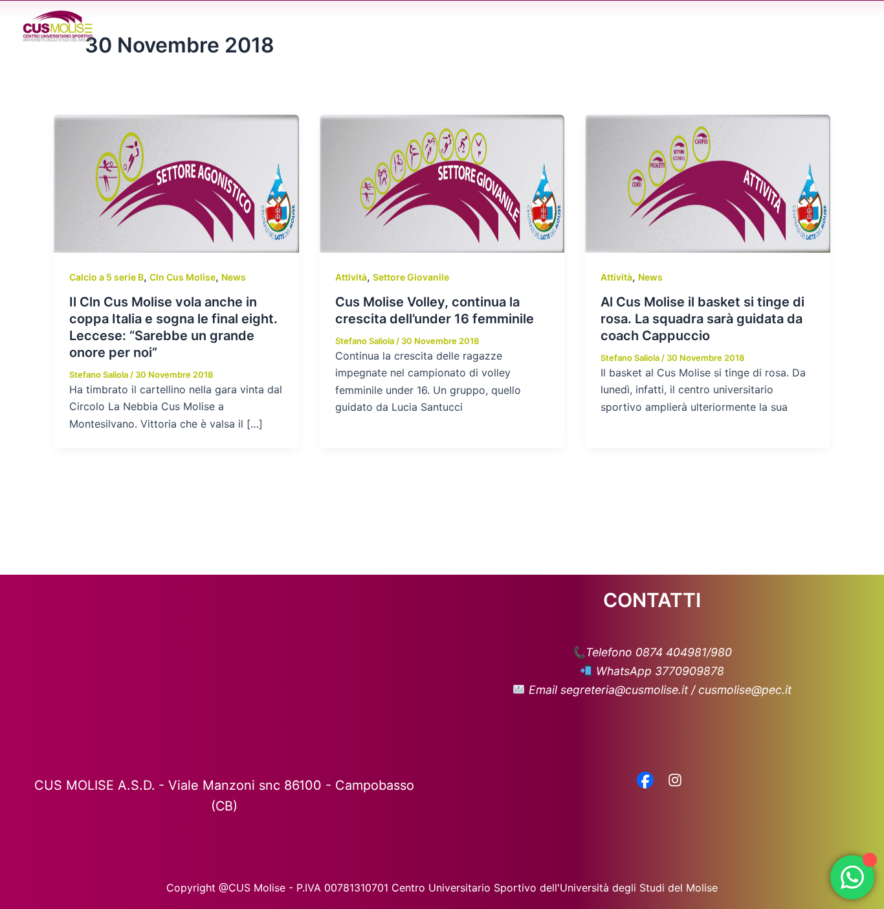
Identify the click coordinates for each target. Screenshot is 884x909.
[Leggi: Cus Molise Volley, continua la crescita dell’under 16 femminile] (442, 182)
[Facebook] (645, 781)
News (546, 25)
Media (596, 25)
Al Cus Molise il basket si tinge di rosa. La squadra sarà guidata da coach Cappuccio (702, 318)
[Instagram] (675, 781)
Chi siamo (406, 25)
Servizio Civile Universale (764, 25)
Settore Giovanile (411, 276)
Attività (351, 276)
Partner (663, 25)
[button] (437, 26)
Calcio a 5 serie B (106, 276)
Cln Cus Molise (182, 276)
